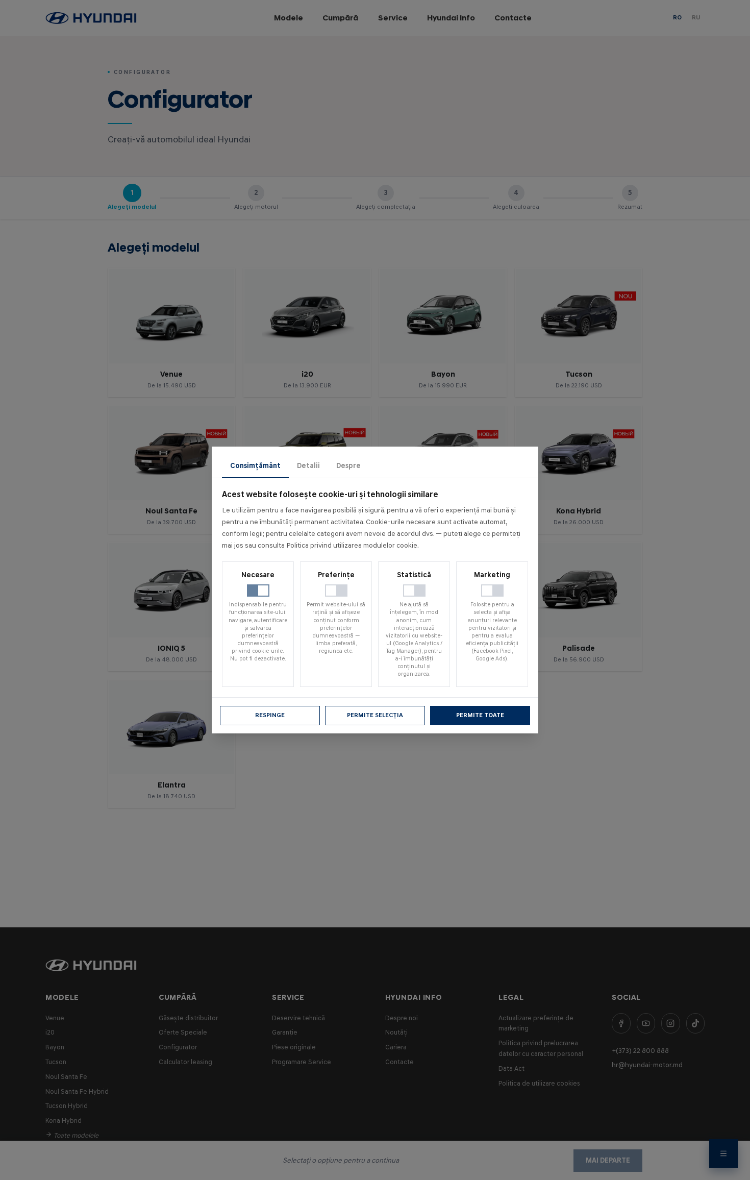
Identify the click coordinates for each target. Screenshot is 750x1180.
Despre (348, 465)
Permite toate (480, 715)
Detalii (308, 465)
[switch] (258, 590)
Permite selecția (375, 715)
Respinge (270, 715)
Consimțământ (255, 465)
